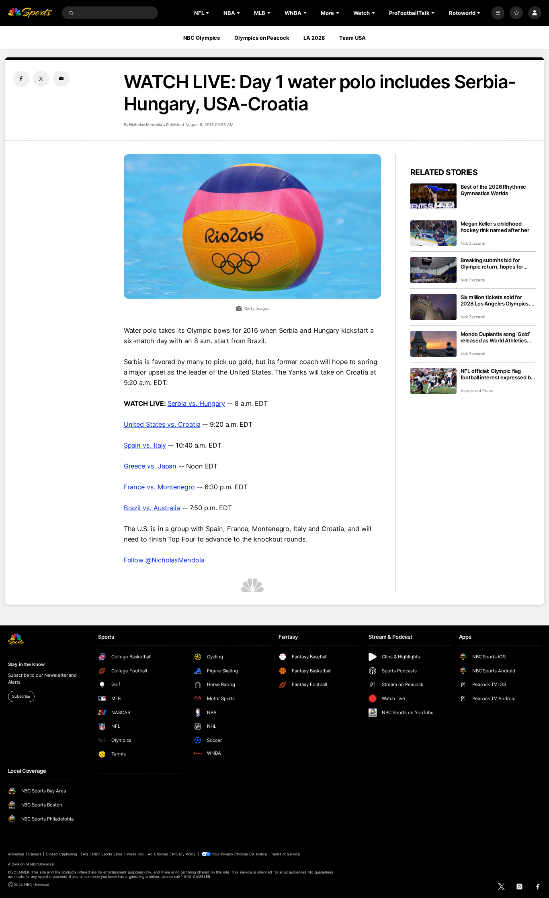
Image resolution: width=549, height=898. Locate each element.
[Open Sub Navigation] (208, 12)
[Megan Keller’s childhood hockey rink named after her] (433, 233)
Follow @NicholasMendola (164, 560)
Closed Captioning (61, 854)
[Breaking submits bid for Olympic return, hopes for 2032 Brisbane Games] (433, 270)
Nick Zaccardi (473, 243)
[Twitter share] (41, 79)
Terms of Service (285, 854)
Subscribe (21, 696)
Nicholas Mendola (145, 124)
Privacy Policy (184, 854)
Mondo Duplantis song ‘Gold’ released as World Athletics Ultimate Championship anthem (496, 337)
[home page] (30, 13)
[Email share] (61, 79)
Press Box (135, 854)
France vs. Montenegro (159, 487)
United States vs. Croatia (162, 424)
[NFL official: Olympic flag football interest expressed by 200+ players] (433, 381)
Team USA (352, 38)
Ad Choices (158, 854)
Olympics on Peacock (261, 38)
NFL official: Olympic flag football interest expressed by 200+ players (497, 374)
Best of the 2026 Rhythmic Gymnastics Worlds (493, 189)
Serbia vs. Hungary (196, 403)
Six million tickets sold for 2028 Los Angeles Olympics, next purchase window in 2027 (496, 300)
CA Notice (257, 854)
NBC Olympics (201, 38)
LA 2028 (314, 38)
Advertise (16, 854)
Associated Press (477, 391)
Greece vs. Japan (150, 466)
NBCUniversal (42, 864)
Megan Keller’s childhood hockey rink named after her (495, 226)
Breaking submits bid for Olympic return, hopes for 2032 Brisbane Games (492, 263)
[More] (498, 13)
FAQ (84, 854)
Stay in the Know (26, 664)
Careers (34, 854)
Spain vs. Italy (145, 445)
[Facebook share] (21, 79)
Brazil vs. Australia (152, 508)
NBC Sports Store (107, 854)
